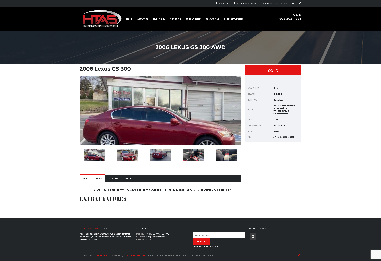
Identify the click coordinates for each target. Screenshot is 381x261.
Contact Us (212, 19)
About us (142, 19)
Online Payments (234, 19)
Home (129, 19)
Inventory (159, 19)
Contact (128, 178)
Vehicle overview (92, 178)
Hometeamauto (100, 255)
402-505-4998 (224, 3)
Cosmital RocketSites (134, 255)
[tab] (92, 178)
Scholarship (193, 19)
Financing (175, 19)
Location (113, 178)
